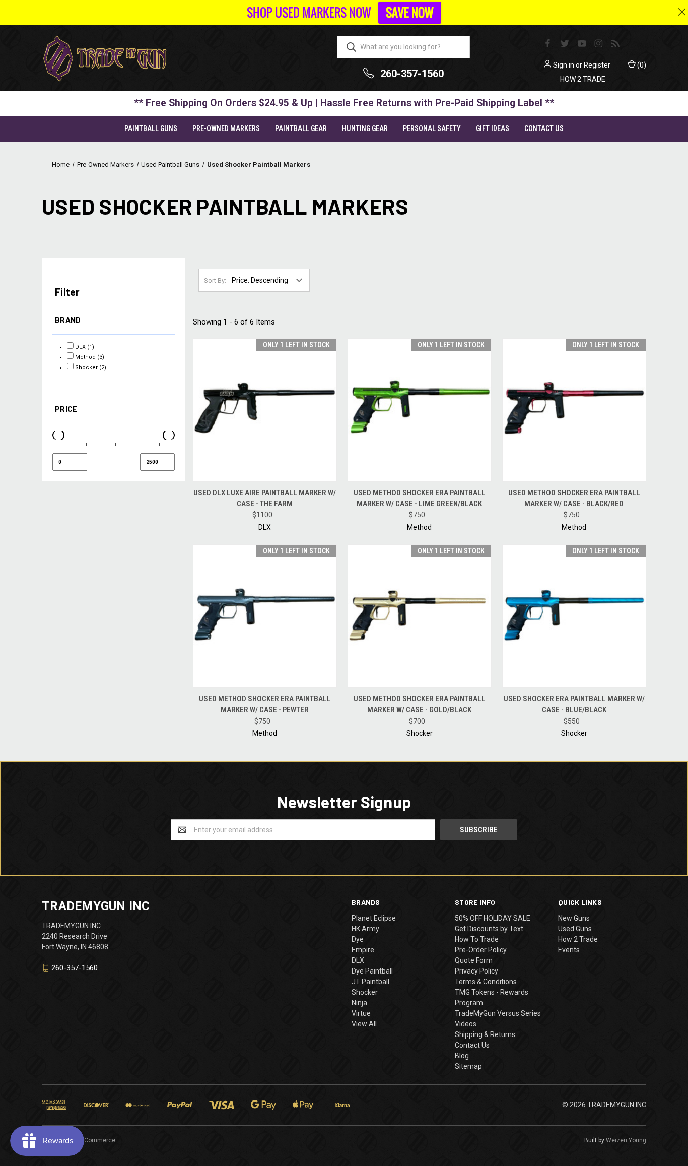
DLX (358, 960)
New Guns (574, 918)
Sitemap (468, 1066)
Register (597, 65)
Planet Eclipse (374, 918)
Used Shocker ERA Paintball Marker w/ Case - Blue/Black (574, 704)
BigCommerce (95, 1140)
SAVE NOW (410, 12)
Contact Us (544, 128)
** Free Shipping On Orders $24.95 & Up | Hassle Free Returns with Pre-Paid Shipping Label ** (344, 103)
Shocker (365, 992)
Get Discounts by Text (489, 929)
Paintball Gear (301, 128)
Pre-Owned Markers (226, 128)
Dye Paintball (372, 971)
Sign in (563, 65)
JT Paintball (370, 982)
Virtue (361, 1013)
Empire (363, 950)
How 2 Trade (578, 939)
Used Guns (575, 929)
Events (569, 950)
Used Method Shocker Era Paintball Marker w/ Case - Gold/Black (420, 704)
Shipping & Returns (485, 1034)
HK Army (365, 929)
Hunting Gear (365, 128)
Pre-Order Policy (481, 950)
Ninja (359, 1003)
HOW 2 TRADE (582, 79)
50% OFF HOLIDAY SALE (492, 918)
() (641, 65)
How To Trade (477, 939)
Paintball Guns (150, 128)
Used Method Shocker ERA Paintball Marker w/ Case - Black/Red (574, 498)
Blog (462, 1056)
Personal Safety (432, 128)
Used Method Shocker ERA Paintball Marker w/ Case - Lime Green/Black (420, 498)
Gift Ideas (492, 128)
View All (364, 1024)
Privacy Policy (476, 971)
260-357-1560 (412, 74)
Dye (358, 939)
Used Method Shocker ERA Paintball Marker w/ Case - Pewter (265, 704)
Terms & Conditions (486, 982)
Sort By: (215, 280)
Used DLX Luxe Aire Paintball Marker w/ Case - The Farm (264, 498)
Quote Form (474, 960)
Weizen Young (626, 1140)
